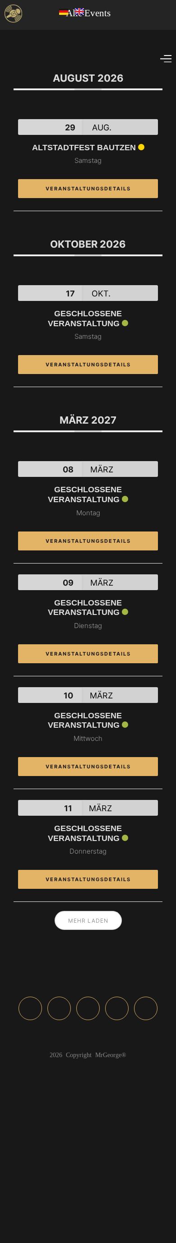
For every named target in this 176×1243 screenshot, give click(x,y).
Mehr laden (88, 920)
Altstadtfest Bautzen (84, 147)
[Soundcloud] (88, 1008)
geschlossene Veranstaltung (85, 318)
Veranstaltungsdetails (88, 188)
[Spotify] (145, 1008)
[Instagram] (59, 1008)
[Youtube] (117, 1008)
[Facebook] (30, 1008)
